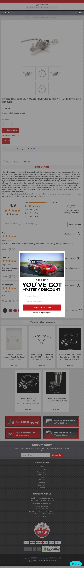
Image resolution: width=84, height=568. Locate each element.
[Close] (62, 253)
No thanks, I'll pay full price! (42, 313)
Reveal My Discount (42, 308)
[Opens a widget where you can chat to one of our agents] (76, 564)
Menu (6, 13)
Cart (80, 13)
